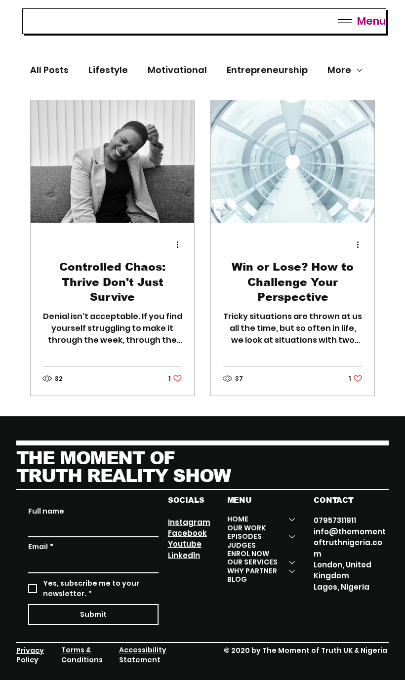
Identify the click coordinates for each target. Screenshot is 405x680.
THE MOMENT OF (95, 458)
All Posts (49, 70)
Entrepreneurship (267, 70)
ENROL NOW (248, 554)
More (339, 70)
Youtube (185, 544)
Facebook (187, 533)
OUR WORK (246, 528)
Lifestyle (108, 70)
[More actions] (181, 245)
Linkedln (184, 555)
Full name (46, 511)
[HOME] (292, 519)
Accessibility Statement (142, 655)
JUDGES (241, 545)
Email (40, 547)
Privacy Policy (30, 655)
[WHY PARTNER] (292, 571)
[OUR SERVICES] (292, 562)
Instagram (189, 522)
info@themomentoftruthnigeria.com (350, 542)
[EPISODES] (292, 536)
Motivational (177, 70)
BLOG (237, 579)
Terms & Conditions (82, 655)
